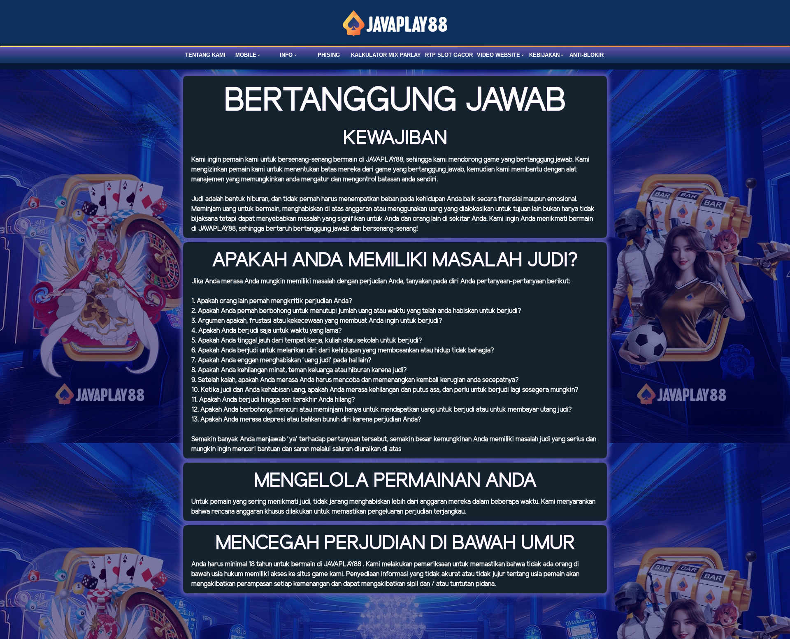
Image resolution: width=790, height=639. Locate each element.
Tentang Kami (205, 55)
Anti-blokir (586, 55)
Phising (329, 55)
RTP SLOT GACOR (449, 55)
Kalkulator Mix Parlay (386, 55)
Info (286, 55)
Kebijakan (544, 55)
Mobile (245, 55)
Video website (498, 55)
